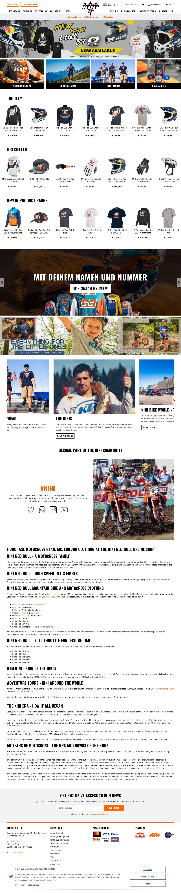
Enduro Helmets (38, 604)
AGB (52, 857)
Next (179, 122)
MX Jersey (35, 613)
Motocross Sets (46, 627)
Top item (14, 98)
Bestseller (17, 149)
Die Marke (164, 11)
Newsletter (54, 853)
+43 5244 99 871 (14, 841)
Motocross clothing (54, 597)
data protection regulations (97, 814)
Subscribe (114, 807)
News (68, 11)
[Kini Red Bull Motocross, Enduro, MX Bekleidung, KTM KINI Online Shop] (91, 8)
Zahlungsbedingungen (60, 836)
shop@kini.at (19, 852)
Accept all (147, 870)
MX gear (120, 597)
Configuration (147, 877)
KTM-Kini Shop (128, 11)
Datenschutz (33, 885)
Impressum (20, 885)
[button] (110, 4)
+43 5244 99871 (30, 4)
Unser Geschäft (56, 833)
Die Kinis (114, 11)
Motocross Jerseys (20, 613)
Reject (148, 884)
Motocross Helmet (20, 604)
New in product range (27, 200)
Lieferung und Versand (60, 843)
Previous (2, 122)
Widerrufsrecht (56, 846)
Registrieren (55, 860)
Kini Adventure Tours (164, 689)
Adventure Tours (147, 11)
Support (14, 4)
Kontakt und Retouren (59, 840)
